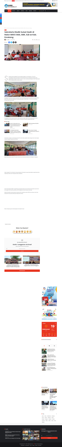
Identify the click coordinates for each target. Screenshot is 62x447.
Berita (9, 10)
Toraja (52, 420)
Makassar (49, 417)
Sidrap (46, 420)
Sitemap (36, 445)
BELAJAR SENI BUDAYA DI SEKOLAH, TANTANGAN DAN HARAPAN (51, 368)
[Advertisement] (22, 20)
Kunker (46, 417)
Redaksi (33, 445)
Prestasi (34, 10)
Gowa (43, 417)
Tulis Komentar (22, 270)
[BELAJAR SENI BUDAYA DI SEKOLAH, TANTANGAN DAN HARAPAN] (44, 369)
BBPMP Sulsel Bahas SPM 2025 (33, 123)
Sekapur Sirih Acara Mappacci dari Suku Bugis (51, 360)
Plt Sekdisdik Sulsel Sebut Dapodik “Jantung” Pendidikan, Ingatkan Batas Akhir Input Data (15, 131)
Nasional (13, 10)
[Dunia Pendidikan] (10, 5)
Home (6, 10)
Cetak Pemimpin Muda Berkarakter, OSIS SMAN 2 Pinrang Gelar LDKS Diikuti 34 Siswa (27, 0)
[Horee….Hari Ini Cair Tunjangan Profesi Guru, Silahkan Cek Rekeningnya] (44, 356)
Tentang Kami (23, 445)
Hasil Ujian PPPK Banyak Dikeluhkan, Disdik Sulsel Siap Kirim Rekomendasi (51, 364)
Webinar (43, 422)
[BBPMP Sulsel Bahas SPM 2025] (25, 124)
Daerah (18, 10)
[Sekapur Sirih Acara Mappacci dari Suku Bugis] (44, 360)
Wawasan (30, 10)
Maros (52, 417)
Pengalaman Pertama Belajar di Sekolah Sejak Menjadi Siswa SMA (51, 350)
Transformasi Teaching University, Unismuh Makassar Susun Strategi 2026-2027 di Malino (53, 407)
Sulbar (49, 420)
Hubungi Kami (27, 445)
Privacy (31, 445)
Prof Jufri (43, 420)
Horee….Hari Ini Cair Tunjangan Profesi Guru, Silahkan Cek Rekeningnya (51, 355)
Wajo (55, 420)
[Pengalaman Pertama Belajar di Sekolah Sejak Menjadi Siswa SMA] (44, 351)
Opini (26, 10)
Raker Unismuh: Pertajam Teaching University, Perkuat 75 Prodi (34, 131)
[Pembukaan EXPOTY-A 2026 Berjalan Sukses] (31, 438)
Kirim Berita (39, 445)
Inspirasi (22, 10)
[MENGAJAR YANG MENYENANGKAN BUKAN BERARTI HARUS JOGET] (25, 432)
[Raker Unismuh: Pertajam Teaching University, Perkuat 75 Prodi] (25, 131)
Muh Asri (7, 39)
